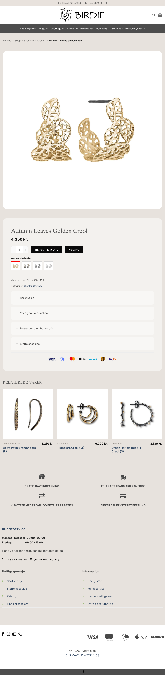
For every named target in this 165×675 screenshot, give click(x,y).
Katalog (11, 596)
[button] (5, 15)
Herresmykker (134, 28)
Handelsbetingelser (100, 596)
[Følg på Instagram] (8, 634)
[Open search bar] (82, 671)
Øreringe (56, 28)
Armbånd (72, 28)
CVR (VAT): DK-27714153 (82, 655)
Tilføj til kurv (46, 249)
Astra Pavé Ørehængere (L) (19, 449)
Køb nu (74, 249)
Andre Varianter (21, 258)
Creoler (28, 286)
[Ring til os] (20, 634)
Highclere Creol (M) (70, 447)
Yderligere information (34, 313)
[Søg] (153, 15)
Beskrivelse (27, 297)
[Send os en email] (14, 634)
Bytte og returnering (100, 603)
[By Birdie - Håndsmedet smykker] (82, 15)
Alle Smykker (28, 28)
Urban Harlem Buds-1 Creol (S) (126, 449)
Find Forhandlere (17, 603)
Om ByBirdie (95, 581)
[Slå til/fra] (17, 298)
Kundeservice (13, 529)
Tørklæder (116, 28)
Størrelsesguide (17, 588)
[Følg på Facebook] (3, 634)
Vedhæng (101, 28)
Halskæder (86, 28)
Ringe (42, 28)
